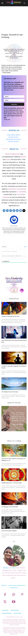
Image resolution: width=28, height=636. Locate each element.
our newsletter (21, 191)
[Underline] (6, 256)
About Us (4, 585)
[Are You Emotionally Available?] (14, 522)
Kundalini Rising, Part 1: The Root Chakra (11, 483)
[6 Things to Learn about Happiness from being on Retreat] (14, 358)
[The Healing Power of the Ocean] (14, 383)
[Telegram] (20, 210)
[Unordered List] (11, 256)
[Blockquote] (13, 256)
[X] (7, 210)
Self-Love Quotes (13, 141)
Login (25, 246)
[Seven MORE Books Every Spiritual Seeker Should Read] (14, 332)
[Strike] (8, 256)
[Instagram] (13, 594)
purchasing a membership (17, 189)
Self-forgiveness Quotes (13, 139)
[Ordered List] (10, 256)
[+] (20, 255)
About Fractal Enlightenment (17, 585)
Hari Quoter (14, 226)
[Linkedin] (17, 210)
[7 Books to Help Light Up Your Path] (14, 308)
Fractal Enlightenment (12, 154)
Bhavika (23, 156)
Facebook (6, 197)
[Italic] (4, 256)
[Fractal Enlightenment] (14, 2)
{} (18, 255)
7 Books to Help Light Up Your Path (10, 316)
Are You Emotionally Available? (9, 530)
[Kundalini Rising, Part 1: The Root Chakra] (14, 474)
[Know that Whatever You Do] (14, 418)
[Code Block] (15, 256)
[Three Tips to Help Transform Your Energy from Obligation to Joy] (14, 450)
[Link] (16, 256)
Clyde (8, 159)
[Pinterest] (10, 210)
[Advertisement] (14, 18)
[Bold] (3, 256)
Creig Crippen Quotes (13, 135)
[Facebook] (4, 210)
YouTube (20, 194)
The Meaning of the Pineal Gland (9, 506)
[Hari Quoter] (14, 220)
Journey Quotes (13, 137)
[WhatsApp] (13, 210)
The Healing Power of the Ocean (9, 392)
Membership (14, 587)
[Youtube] (13, 601)
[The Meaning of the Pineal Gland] (14, 498)
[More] (23, 210)
